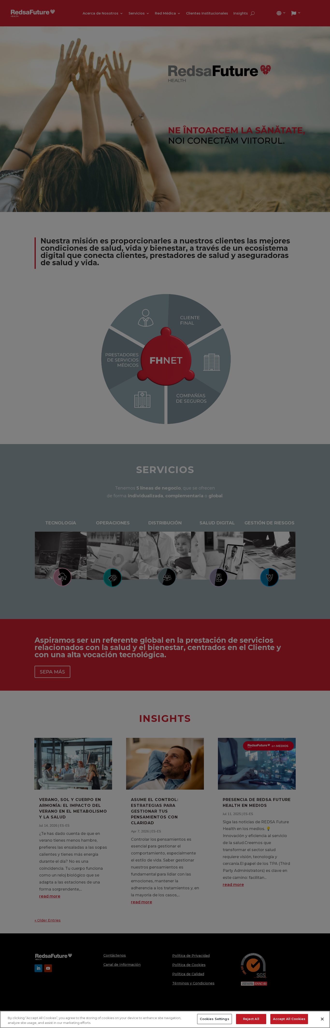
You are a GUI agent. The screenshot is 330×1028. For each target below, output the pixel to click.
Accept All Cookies (289, 1019)
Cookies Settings (214, 1019)
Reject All (251, 1019)
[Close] (322, 1019)
